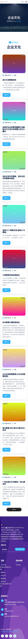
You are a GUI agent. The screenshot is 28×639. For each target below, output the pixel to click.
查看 (5, 95)
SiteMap (18, 565)
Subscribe (19, 549)
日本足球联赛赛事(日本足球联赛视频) (13, 375)
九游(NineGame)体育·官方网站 (9, 631)
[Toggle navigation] (26, 2)
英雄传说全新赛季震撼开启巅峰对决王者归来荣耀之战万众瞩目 (13, 129)
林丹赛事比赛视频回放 (11, 322)
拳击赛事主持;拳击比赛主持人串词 (13, 429)
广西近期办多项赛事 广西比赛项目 (13, 483)
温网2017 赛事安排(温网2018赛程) (13, 231)
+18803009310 (8, 611)
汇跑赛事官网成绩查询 (11, 275)
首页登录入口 (10, 21)
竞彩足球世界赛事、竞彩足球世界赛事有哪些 (13, 177)
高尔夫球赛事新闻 (9, 80)
